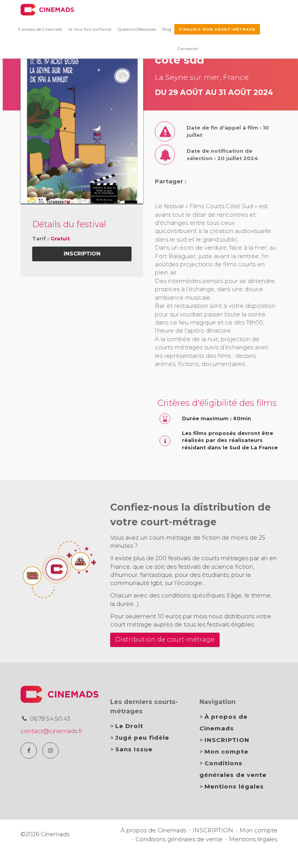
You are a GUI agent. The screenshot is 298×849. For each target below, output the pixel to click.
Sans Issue (133, 749)
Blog (166, 29)
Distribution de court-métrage (165, 639)
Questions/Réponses (137, 29)
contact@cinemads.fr (51, 731)
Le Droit (129, 726)
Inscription (82, 253)
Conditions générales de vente (179, 839)
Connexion (187, 48)
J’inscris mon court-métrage (217, 29)
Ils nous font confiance (89, 29)
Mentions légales (234, 786)
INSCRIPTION (226, 740)
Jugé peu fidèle (142, 737)
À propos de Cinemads (40, 29)
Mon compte (226, 751)
